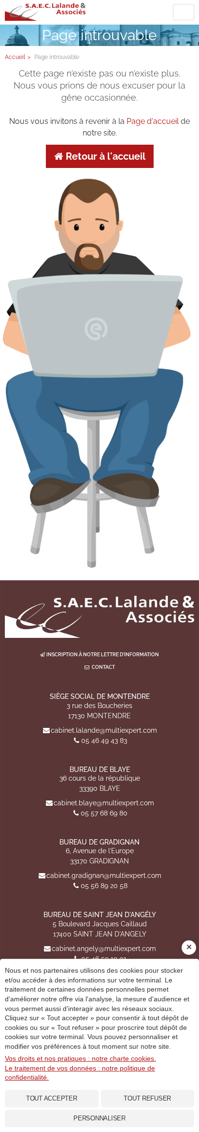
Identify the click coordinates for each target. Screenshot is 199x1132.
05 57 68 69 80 (104, 813)
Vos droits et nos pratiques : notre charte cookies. (80, 1058)
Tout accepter (51, 1098)
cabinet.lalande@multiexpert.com (104, 730)
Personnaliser (99, 1118)
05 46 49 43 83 (104, 740)
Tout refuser (147, 1098)
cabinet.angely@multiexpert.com (104, 948)
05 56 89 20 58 (104, 886)
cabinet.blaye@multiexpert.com (104, 803)
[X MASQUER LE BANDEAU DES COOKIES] (189, 947)
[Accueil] (99, 617)
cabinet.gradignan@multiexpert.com (103, 875)
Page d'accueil (153, 121)
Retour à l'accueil (104, 156)
